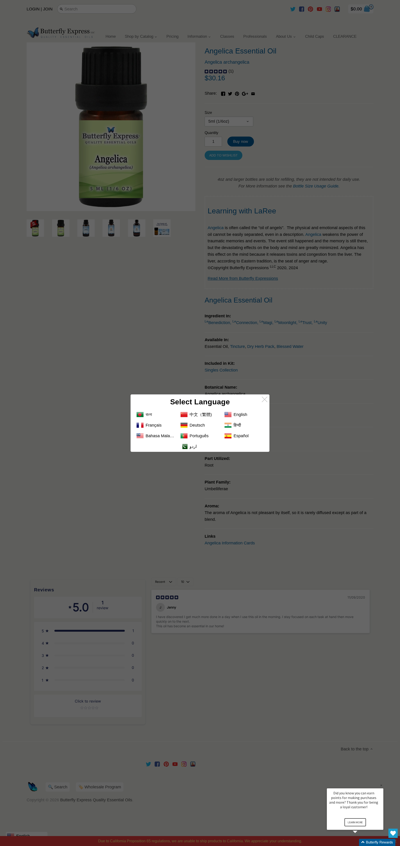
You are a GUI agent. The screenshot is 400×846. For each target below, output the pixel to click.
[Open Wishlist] (393, 833)
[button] (360, 842)
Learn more (355, 822)
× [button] (381, 785)
